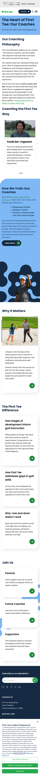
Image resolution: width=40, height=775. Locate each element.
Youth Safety (18, 3)
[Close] (37, 722)
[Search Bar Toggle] (32, 11)
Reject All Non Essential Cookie (20, 765)
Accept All (20, 771)
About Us (5, 3)
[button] (20, 173)
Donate (23, 11)
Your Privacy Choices (20, 759)
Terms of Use (18, 753)
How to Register (11, 3)
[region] (20, 747)
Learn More (10, 243)
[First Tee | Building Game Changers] (10, 11)
